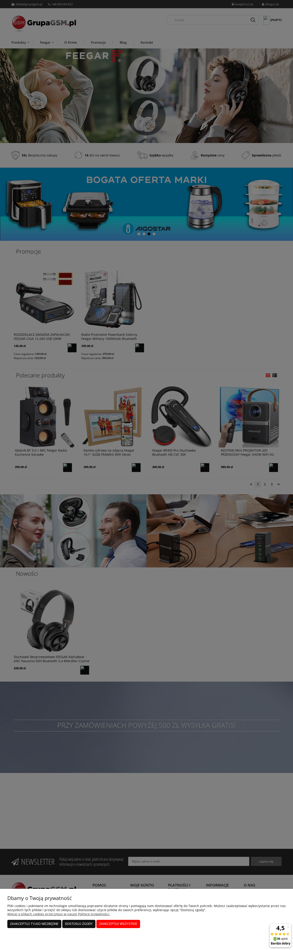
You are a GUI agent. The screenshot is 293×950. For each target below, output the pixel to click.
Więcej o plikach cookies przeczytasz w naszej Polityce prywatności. (58, 914)
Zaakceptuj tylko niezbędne (34, 924)
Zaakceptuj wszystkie (118, 924)
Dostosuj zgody (79, 924)
